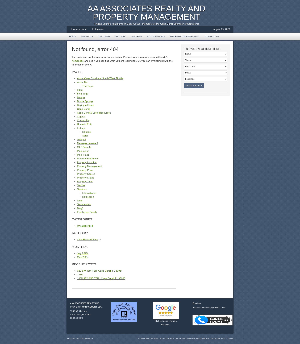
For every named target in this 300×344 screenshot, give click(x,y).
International (89, 193)
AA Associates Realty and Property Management (147, 12)
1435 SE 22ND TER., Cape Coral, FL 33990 (101, 278)
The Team (104, 36)
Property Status (85, 177)
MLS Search (84, 147)
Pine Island (83, 151)
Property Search (86, 173)
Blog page (82, 93)
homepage (78, 60)
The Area (135, 37)
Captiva (81, 116)
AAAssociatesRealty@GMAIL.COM (209, 307)
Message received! (87, 143)
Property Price (85, 170)
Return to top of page (80, 338)
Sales (85, 135)
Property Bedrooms (87, 158)
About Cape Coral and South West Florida (100, 78)
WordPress (218, 338)
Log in (229, 338)
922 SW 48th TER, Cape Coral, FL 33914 (100, 270)
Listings (120, 36)
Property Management (185, 36)
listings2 (81, 139)
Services (81, 189)
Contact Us (212, 36)
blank (80, 89)
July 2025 (82, 253)
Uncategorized (85, 225)
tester (80, 200)
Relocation (88, 196)
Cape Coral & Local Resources (94, 112)
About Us (87, 36)
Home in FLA (84, 124)
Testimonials (98, 29)
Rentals (86, 131)
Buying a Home (78, 29)
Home (72, 36)
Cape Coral (83, 108)
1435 (80, 274)
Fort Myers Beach (87, 212)
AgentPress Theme (171, 338)
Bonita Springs (85, 101)
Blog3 (80, 208)
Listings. (81, 128)
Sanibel (81, 185)
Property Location (87, 162)
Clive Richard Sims (87, 239)
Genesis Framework (197, 338)
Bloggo (81, 97)
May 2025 (82, 257)
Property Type (85, 181)
